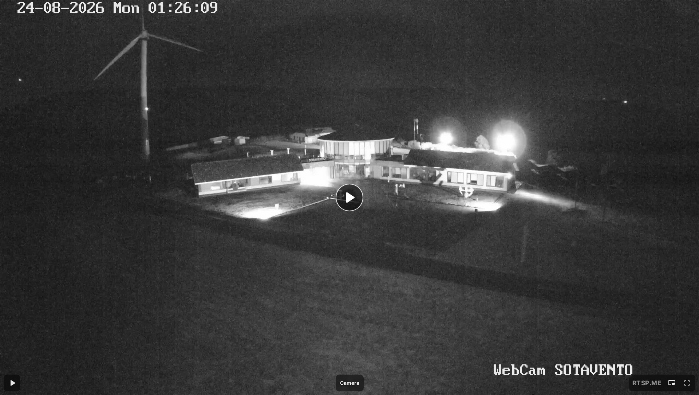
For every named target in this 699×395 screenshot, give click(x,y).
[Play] (349, 197)
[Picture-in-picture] (671, 383)
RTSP (647, 383)
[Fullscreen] (687, 383)
